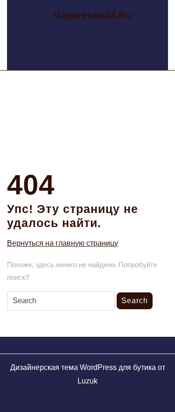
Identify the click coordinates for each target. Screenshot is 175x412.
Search (134, 301)
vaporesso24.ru (92, 15)
